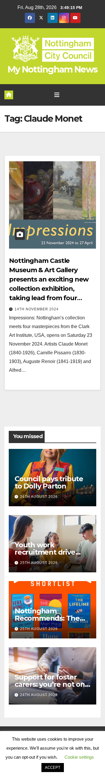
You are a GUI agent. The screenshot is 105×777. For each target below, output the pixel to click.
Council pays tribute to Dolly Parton (49, 482)
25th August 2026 (39, 563)
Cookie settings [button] (79, 757)
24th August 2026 (39, 695)
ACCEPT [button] (52, 767)
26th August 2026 (39, 497)
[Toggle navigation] (56, 94)
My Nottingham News (52, 69)
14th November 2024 (37, 309)
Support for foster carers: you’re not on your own (50, 684)
